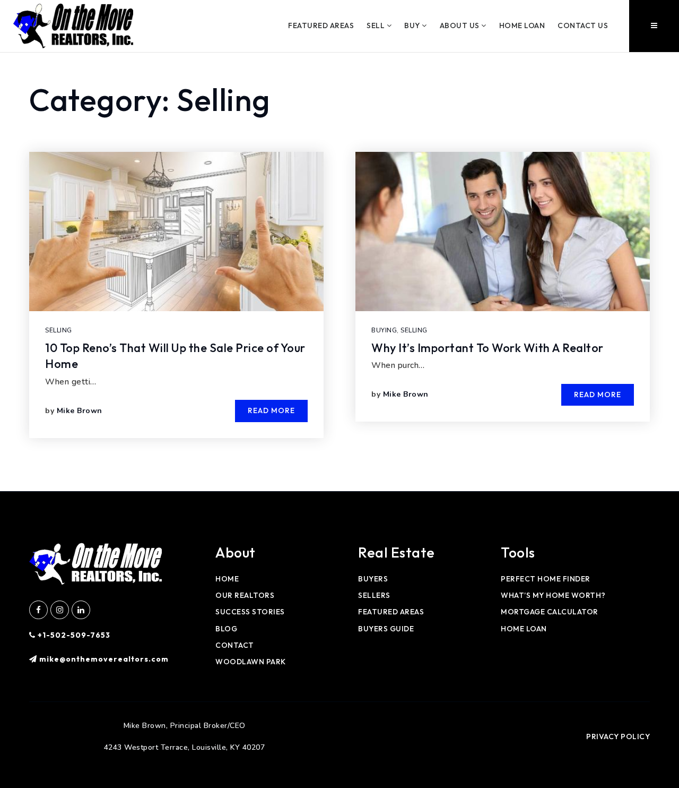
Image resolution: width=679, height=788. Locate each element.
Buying (384, 330)
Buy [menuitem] (413, 25)
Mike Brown (79, 411)
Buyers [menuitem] (373, 579)
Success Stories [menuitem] (250, 611)
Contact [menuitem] (234, 645)
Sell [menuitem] (377, 25)
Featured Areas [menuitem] (321, 25)
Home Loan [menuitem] (522, 25)
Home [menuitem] (227, 579)
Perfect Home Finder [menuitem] (545, 579)
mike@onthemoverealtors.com (104, 659)
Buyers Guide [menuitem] (386, 628)
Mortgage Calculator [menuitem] (549, 611)
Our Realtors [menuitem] (244, 595)
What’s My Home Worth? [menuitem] (553, 595)
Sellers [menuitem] (374, 595)
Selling (58, 330)
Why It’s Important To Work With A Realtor (487, 347)
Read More (271, 410)
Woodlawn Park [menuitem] (250, 661)
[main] (339, 272)
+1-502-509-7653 (73, 635)
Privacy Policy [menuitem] (618, 736)
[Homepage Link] (73, 25)
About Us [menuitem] (461, 25)
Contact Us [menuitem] (583, 25)
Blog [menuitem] (226, 628)
